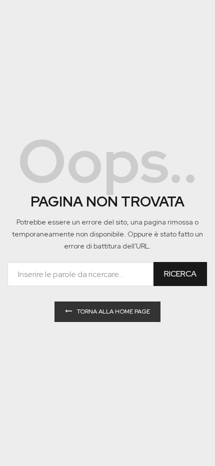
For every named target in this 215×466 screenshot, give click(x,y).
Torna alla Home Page (113, 312)
